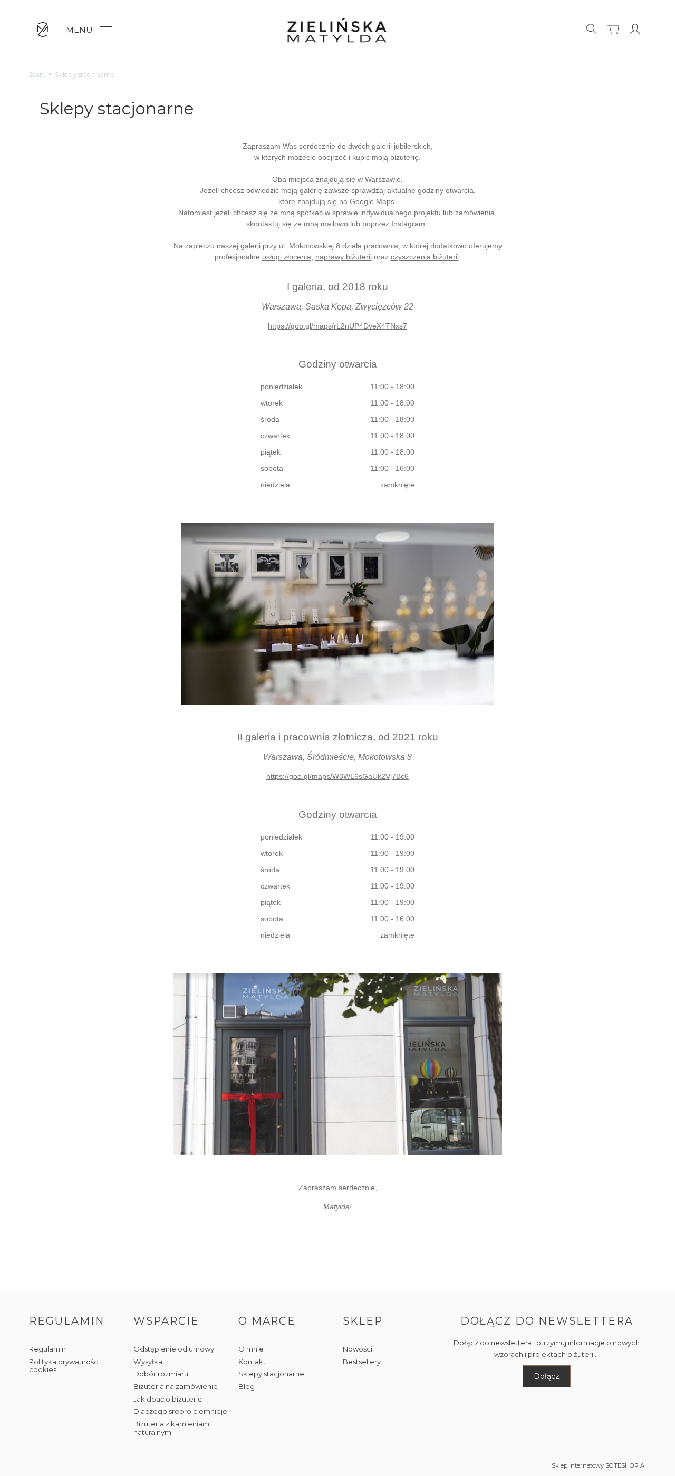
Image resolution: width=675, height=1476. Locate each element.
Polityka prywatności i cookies (66, 1365)
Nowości (357, 1349)
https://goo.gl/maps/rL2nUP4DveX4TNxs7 (337, 326)
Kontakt (252, 1361)
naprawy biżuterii (343, 257)
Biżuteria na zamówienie (175, 1386)
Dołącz (547, 1376)
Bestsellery (362, 1361)
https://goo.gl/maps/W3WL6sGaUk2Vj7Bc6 (337, 776)
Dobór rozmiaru (160, 1373)
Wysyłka (147, 1361)
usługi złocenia (286, 257)
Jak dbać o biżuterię (167, 1399)
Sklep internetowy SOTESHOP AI (599, 1465)
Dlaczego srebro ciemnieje (180, 1411)
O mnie (251, 1349)
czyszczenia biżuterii (425, 257)
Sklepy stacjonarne (271, 1373)
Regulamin (47, 1349)
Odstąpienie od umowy (173, 1349)
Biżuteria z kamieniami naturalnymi (172, 1428)
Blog (246, 1386)
